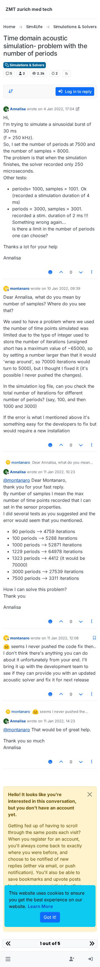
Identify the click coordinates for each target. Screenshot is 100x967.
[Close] (89, 794)
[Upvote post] (61, 272)
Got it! (50, 917)
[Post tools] (92, 272)
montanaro (19, 288)
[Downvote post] (81, 272)
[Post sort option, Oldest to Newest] (11, 91)
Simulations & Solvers (26, 65)
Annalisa (18, 109)
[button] (8, 959)
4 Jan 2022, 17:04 (59, 109)
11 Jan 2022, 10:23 (59, 472)
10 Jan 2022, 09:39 (63, 288)
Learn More (40, 906)
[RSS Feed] (66, 73)
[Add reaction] (50, 272)
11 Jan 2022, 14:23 (59, 721)
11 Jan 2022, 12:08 (63, 638)
